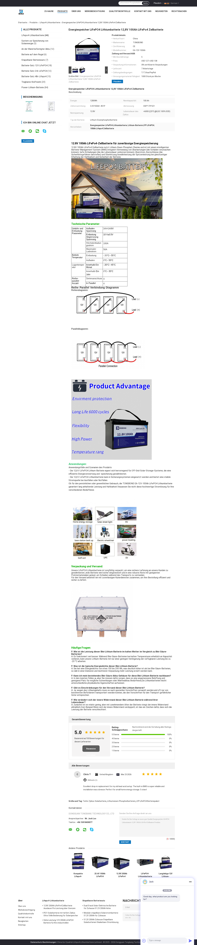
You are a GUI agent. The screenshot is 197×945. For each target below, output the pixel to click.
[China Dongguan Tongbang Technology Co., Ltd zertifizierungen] (29, 106)
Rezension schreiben (91, 750)
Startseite (22, 22)
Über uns (76, 11)
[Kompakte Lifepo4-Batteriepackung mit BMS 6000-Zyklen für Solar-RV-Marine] (78, 861)
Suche (145, 3)
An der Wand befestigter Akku (35, 49)
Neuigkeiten (161, 11)
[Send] (190, 941)
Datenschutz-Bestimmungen (43, 942)
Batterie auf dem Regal (32, 54)
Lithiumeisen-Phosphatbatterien (121, 801)
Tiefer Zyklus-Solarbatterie (94, 801)
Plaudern (157, 3)
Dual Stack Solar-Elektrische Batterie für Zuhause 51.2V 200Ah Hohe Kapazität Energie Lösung (100, 907)
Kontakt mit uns (142, 11)
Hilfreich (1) (92, 780)
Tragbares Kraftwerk (31, 82)
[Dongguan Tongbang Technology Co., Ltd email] (24, 131)
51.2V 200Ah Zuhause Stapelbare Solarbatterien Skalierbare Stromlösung (101, 920)
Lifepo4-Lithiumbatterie (50, 22)
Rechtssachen (179, 11)
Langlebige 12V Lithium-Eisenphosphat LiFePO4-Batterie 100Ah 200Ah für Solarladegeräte (165, 875)
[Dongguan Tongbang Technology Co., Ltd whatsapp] (32, 131)
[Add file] (144, 941)
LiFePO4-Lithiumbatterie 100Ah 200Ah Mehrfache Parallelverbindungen (145, 875)
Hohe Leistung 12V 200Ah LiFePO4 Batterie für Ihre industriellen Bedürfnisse (58, 922)
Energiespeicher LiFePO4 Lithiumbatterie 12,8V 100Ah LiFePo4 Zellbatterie (85, 79)
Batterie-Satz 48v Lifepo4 (33, 76)
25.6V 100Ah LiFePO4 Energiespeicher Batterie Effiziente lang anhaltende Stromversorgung (100, 875)
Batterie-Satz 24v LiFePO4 (34, 71)
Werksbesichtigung (95, 11)
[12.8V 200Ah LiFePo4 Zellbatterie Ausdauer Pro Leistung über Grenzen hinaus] (121, 861)
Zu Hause (48, 11)
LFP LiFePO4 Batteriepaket (147, 801)
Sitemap (22, 925)
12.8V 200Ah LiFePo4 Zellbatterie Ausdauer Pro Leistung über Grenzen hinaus (122, 875)
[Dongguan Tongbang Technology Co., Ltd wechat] (39, 131)
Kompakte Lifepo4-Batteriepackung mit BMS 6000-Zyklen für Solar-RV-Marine (78, 875)
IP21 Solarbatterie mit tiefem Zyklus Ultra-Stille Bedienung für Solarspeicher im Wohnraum (61, 914)
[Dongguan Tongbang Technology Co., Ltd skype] (46, 131)
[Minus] (190, 881)
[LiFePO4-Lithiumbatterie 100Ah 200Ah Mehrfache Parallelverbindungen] (145, 861)
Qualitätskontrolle (119, 11)
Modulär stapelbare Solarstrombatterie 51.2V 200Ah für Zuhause (101, 914)
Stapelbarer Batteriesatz (33, 60)
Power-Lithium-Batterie (32, 87)
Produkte (62, 11)
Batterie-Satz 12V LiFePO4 (34, 65)
